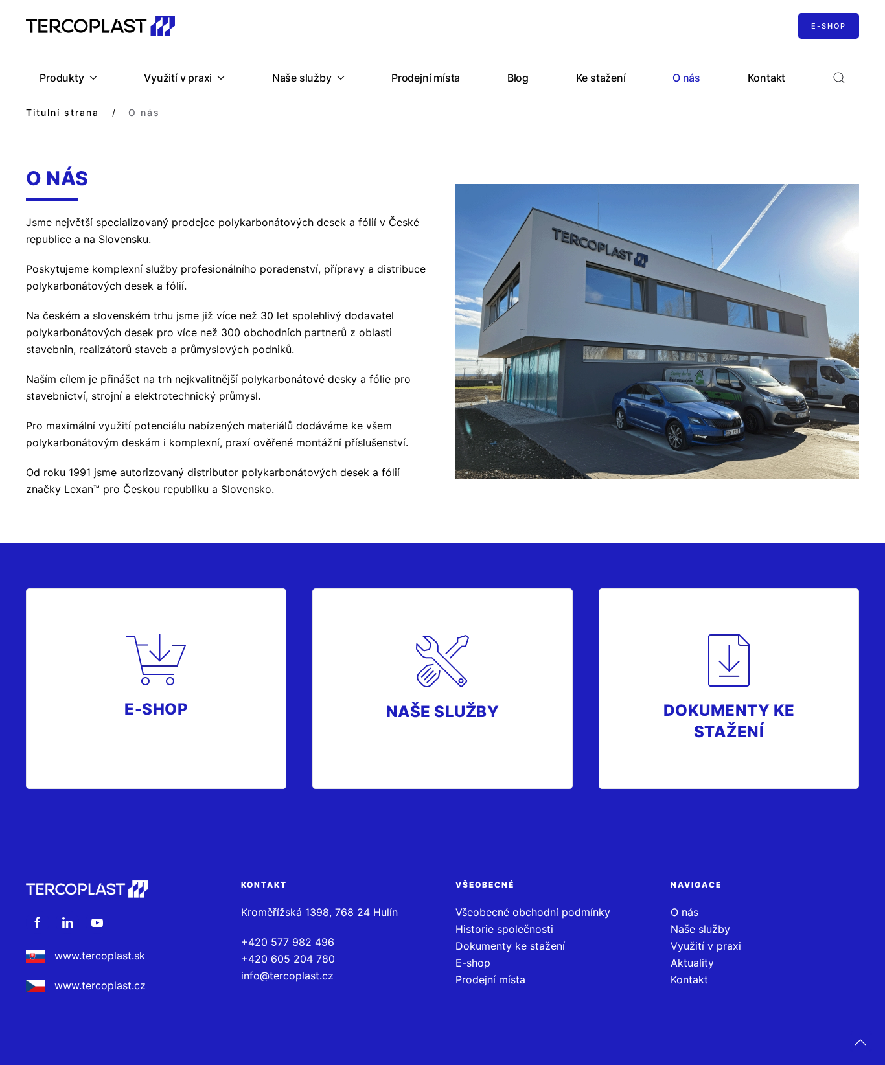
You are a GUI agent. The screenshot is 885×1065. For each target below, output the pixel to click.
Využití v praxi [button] (178, 77)
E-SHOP (828, 25)
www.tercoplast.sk (99, 955)
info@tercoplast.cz (287, 975)
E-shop (472, 962)
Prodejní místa (425, 77)
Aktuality (692, 962)
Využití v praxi (706, 945)
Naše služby (700, 928)
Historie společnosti (504, 928)
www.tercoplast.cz (98, 985)
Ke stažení (601, 77)
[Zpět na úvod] (100, 26)
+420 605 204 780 (288, 958)
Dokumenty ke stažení (510, 945)
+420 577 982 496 (287, 941)
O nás (686, 77)
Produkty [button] (62, 77)
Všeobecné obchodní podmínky (532, 912)
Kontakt (767, 77)
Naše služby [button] (302, 77)
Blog (518, 77)
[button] (838, 78)
